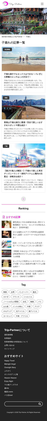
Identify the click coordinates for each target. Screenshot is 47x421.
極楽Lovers (8, 391)
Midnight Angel (10, 364)
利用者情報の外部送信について (16, 341)
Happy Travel (9, 360)
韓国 (5, 292)
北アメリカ (20, 311)
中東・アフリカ (22, 316)
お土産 (5, 306)
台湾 (12, 292)
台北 (24, 301)
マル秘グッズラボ (11, 384)
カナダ (5, 296)
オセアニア (7, 311)
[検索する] (39, 404)
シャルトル (28, 296)
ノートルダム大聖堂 (11, 301)
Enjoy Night (8, 381)
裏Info (6, 388)
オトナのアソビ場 (11, 374)
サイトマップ (9, 348)
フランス (16, 296)
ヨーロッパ (7, 316)
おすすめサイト (14, 356)
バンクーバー (24, 292)
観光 (34, 292)
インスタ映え (18, 306)
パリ (39, 301)
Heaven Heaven (10, 378)
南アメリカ (33, 311)
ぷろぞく (7, 370)
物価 (32, 301)
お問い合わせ (9, 345)
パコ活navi (8, 395)
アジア (37, 306)
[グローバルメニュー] (42, 4)
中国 (28, 306)
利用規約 (7, 338)
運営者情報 (8, 334)
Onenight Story (10, 367)
